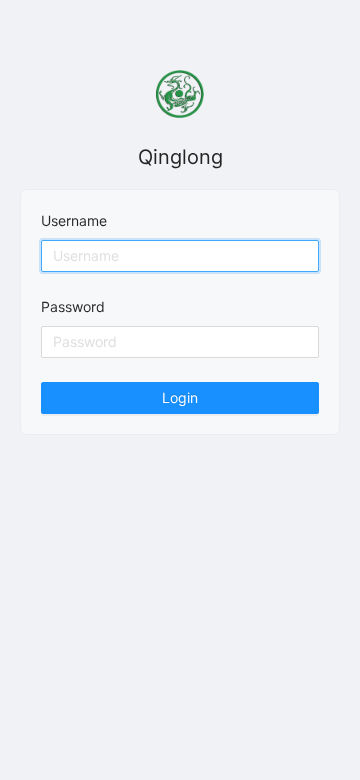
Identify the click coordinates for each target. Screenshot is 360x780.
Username (74, 220)
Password (73, 306)
